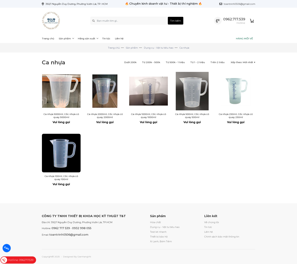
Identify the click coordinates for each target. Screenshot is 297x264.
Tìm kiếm (175, 20)
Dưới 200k (130, 62)
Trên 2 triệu (217, 62)
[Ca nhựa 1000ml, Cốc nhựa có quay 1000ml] (148, 91)
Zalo (6, 248)
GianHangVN (84, 256)
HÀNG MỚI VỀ (244, 38)
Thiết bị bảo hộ (159, 236)
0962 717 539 (61, 228)
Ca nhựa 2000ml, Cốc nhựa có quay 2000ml (105, 116)
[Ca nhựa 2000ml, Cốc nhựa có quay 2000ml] (105, 91)
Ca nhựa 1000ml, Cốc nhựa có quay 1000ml (148, 116)
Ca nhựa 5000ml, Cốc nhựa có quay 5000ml (61, 116)
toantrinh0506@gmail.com (239, 3)
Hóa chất (155, 222)
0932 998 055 (81, 228)
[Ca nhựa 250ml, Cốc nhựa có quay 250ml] (235, 91)
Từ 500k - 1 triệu (175, 62)
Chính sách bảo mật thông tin (221, 236)
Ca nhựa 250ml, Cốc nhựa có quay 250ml (236, 116)
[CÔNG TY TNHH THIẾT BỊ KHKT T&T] (51, 21)
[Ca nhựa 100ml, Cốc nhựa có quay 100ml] (61, 153)
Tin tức (208, 227)
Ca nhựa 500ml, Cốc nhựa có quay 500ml (192, 116)
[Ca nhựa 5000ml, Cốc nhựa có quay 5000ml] (61, 91)
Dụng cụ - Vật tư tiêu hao (165, 227)
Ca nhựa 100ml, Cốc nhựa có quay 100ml (61, 178)
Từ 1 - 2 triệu (197, 62)
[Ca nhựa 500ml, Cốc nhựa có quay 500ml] (192, 91)
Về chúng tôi (211, 222)
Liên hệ (208, 231)
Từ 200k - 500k (151, 62)
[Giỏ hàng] (251, 20)
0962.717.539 (234, 19)
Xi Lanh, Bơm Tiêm (161, 241)
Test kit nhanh (158, 231)
